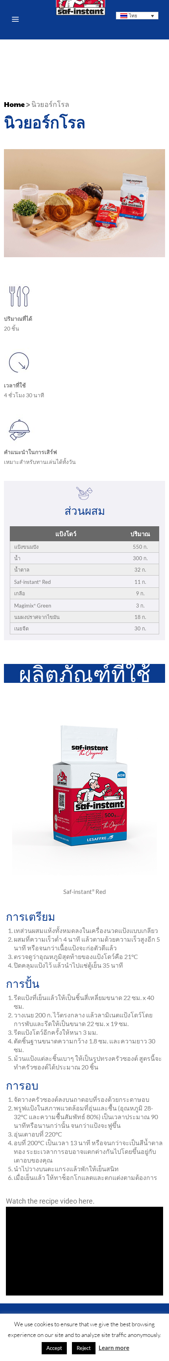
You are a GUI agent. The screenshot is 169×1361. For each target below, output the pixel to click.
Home (14, 104)
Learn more (114, 1347)
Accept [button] (54, 1348)
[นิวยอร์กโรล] (84, 873)
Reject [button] (84, 1348)
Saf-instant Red (84, 891)
